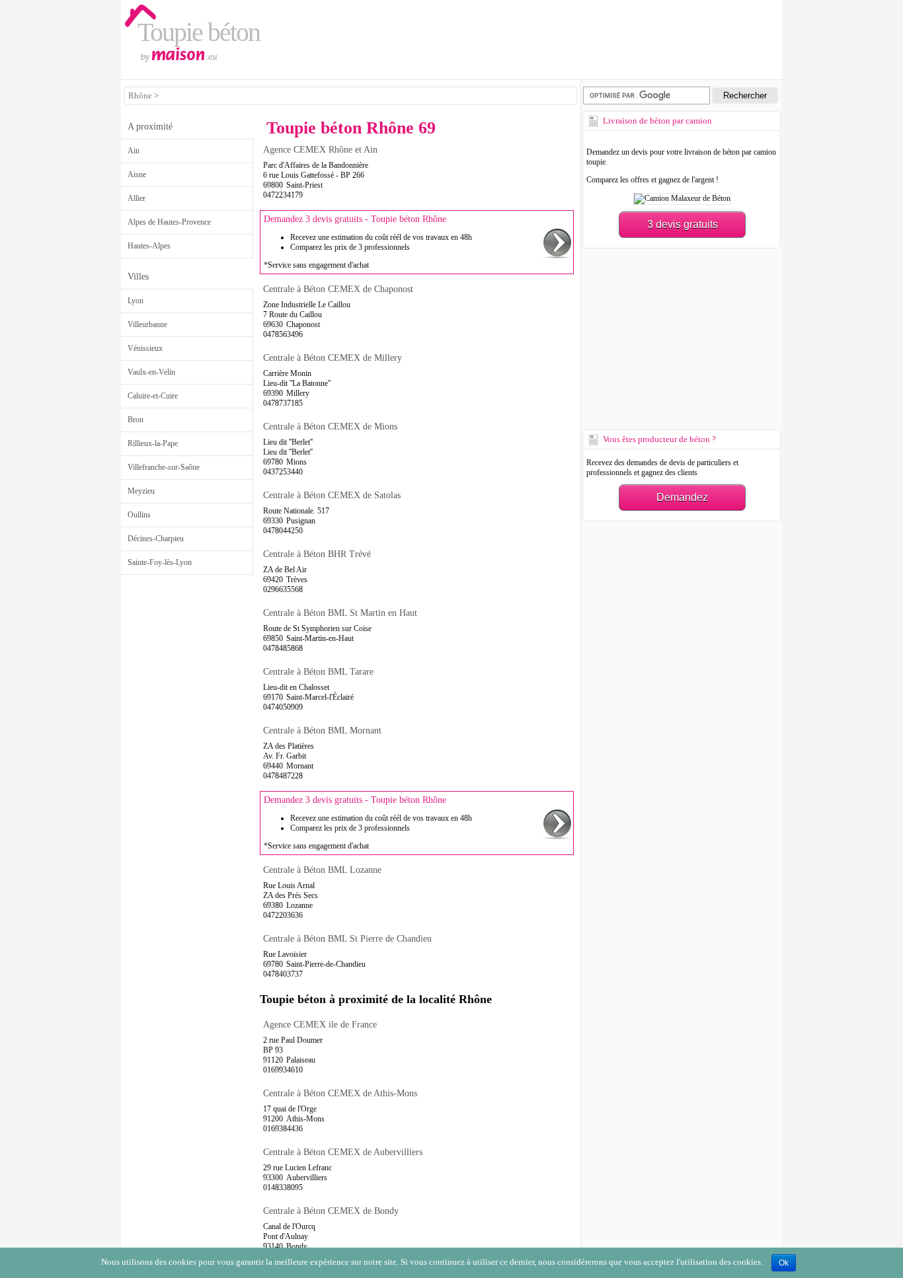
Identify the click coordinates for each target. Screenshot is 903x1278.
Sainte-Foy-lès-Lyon (160, 562)
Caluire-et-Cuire (153, 395)
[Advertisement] (680, 337)
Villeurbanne (147, 324)
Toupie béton (198, 32)
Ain (133, 150)
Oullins (139, 514)
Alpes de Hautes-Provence (169, 222)
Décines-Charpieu (156, 538)
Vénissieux (145, 348)
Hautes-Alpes (149, 245)
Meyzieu (141, 491)
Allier (136, 198)
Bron (135, 419)
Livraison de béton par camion (657, 121)
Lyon (135, 300)
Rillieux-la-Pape (153, 443)
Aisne (137, 174)
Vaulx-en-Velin (151, 372)
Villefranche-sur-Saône (164, 467)
